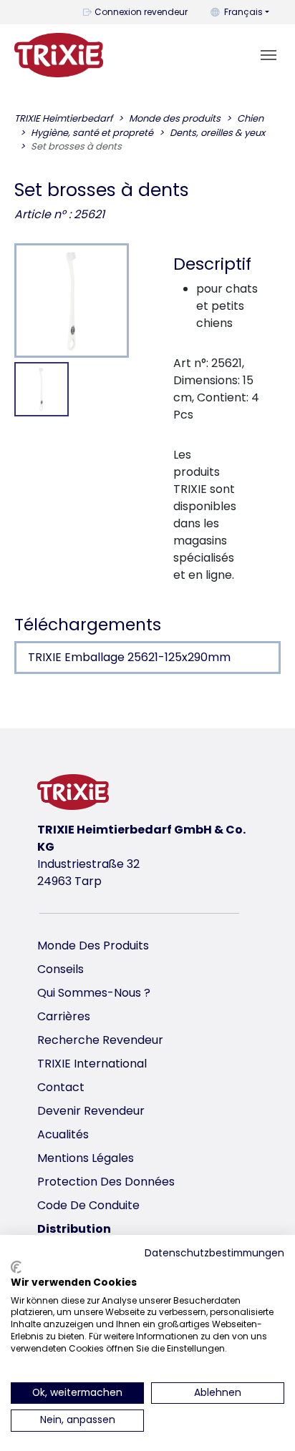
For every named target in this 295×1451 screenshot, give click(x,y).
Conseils (60, 969)
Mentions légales (85, 1158)
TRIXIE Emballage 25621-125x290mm (129, 657)
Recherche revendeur (100, 1040)
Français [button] (243, 12)
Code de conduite (88, 1205)
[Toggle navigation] (268, 55)
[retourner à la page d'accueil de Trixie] (58, 55)
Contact (60, 1087)
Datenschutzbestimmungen (214, 1253)
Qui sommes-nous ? (93, 993)
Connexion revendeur (141, 12)
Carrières (63, 1016)
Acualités (63, 1134)
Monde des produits (93, 945)
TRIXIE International (92, 1063)
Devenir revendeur (91, 1111)
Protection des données (106, 1181)
